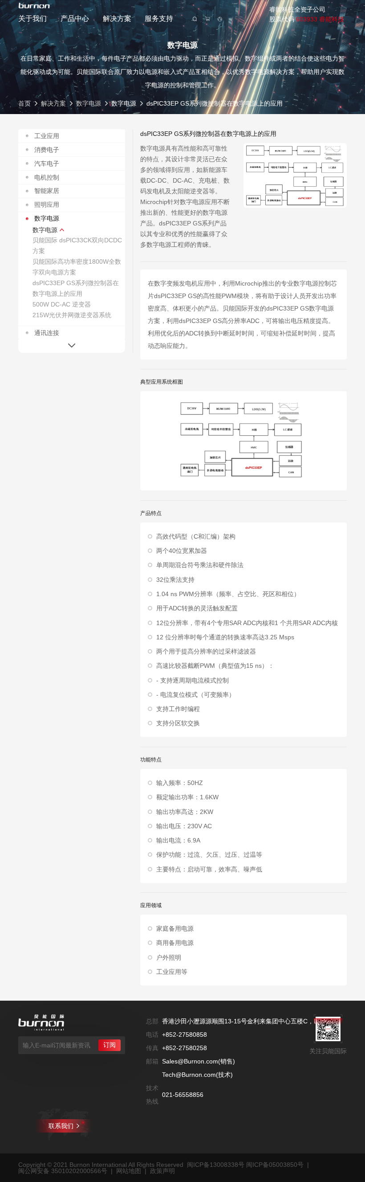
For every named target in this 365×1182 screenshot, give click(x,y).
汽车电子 (46, 163)
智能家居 (46, 190)
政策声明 (162, 1171)
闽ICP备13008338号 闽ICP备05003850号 (245, 1165)
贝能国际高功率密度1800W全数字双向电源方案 (76, 267)
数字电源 (88, 103)
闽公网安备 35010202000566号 (62, 1171)
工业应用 (46, 135)
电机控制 (46, 177)
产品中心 (75, 18)
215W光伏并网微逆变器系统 (71, 315)
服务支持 (159, 18)
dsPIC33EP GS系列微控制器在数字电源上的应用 (75, 288)
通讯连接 (46, 332)
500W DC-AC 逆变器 (61, 304)
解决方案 (117, 18)
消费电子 (46, 149)
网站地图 (128, 1171)
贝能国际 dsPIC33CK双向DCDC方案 (77, 245)
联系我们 (61, 1125)
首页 (24, 103)
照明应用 (46, 204)
